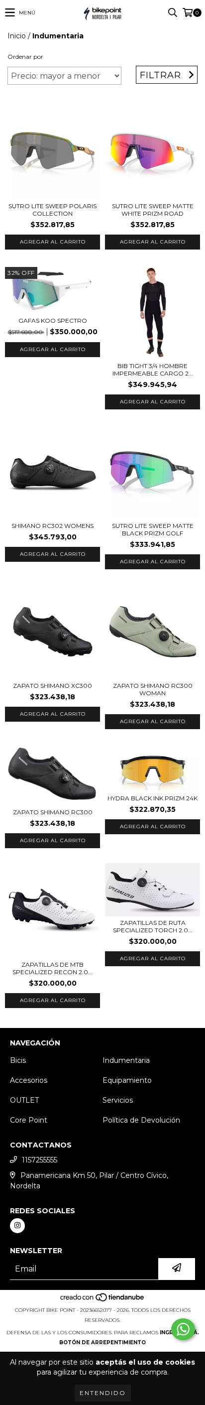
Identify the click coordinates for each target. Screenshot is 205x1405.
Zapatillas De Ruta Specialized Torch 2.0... (153, 926)
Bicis (18, 1060)
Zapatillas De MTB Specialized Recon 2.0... (52, 968)
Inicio (16, 35)
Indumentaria (126, 1060)
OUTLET (24, 1100)
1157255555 (39, 1159)
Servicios (117, 1100)
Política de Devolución (141, 1120)
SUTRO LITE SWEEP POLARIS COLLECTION (52, 209)
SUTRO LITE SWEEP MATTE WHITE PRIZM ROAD (153, 209)
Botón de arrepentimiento (102, 1342)
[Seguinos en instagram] (17, 1225)
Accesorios (28, 1080)
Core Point (28, 1120)
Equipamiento (127, 1080)
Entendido (103, 1393)
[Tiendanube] (102, 1300)
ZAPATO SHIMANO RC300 (53, 812)
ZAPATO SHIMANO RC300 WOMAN (153, 689)
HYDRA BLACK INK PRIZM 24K (152, 798)
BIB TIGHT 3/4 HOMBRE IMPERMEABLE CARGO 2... (152, 369)
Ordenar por (25, 56)
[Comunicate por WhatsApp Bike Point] (183, 1329)
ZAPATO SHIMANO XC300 (52, 685)
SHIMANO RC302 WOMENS (52, 525)
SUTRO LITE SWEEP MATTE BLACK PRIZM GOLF (153, 529)
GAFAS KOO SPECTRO (52, 320)
